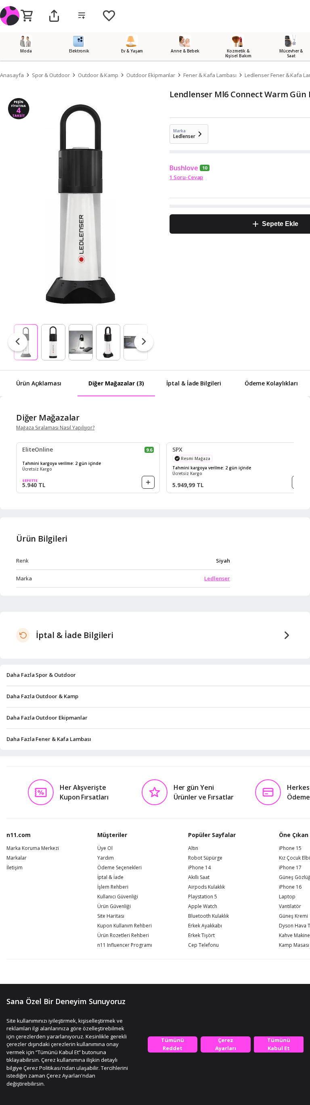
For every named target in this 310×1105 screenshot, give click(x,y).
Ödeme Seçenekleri (119, 867)
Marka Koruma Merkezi (32, 848)
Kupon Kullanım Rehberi (124, 926)
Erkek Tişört (201, 935)
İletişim (14, 867)
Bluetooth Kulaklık (208, 916)
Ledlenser (217, 578)
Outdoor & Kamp (98, 75)
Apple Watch (202, 906)
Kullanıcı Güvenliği (117, 897)
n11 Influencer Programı (124, 945)
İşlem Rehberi (112, 887)
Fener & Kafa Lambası (210, 75)
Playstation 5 (202, 897)
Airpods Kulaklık (206, 887)
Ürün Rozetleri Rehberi (123, 935)
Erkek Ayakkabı (205, 926)
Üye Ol (105, 848)
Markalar (16, 858)
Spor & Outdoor (51, 75)
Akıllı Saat (198, 877)
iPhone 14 (199, 867)
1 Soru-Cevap (186, 177)
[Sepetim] (26, 16)
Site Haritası (110, 916)
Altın (193, 848)
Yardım (105, 858)
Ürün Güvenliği (114, 906)
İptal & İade (110, 877)
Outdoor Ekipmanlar (150, 75)
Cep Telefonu (203, 945)
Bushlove (184, 168)
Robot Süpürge (205, 858)
